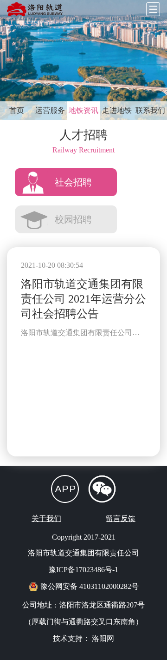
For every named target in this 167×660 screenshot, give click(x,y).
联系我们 (150, 110)
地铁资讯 (83, 110)
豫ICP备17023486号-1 (83, 570)
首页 (16, 110)
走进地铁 (117, 110)
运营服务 (50, 110)
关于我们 (46, 518)
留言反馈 (120, 518)
